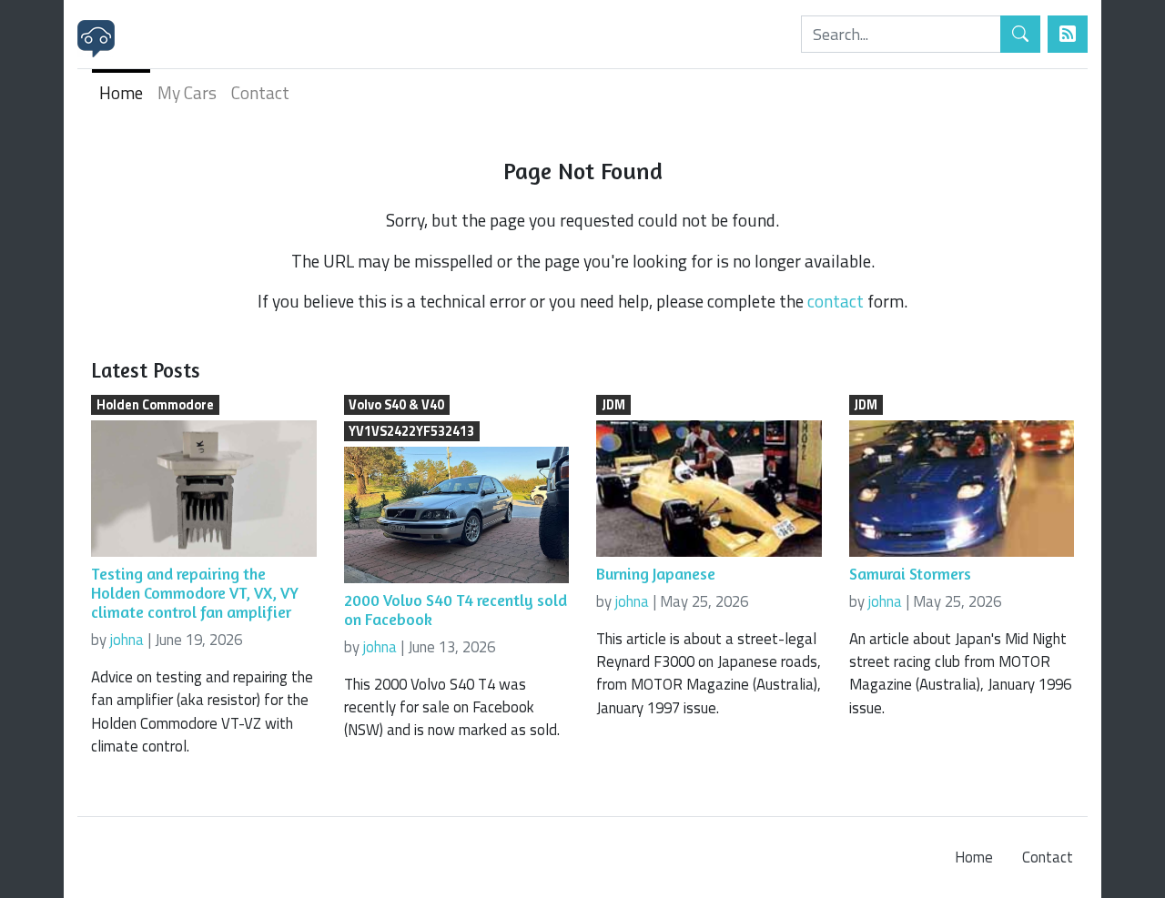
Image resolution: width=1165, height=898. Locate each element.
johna (127, 639)
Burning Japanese (655, 573)
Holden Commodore (155, 405)
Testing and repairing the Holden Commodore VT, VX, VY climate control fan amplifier (195, 592)
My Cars (187, 92)
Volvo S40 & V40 (396, 405)
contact (835, 301)
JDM (613, 405)
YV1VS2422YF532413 (411, 431)
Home (121, 92)
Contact (260, 92)
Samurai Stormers (910, 573)
